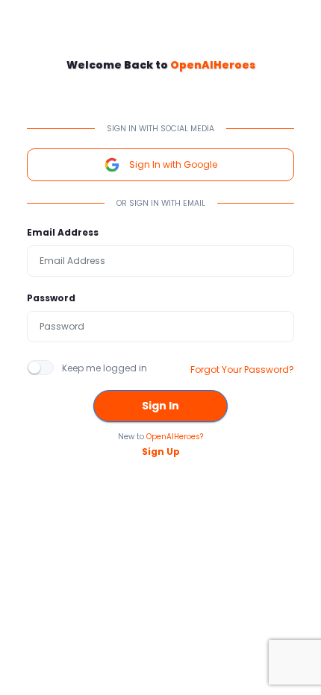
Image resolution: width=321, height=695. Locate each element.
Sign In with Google (173, 164)
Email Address (63, 232)
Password (51, 298)
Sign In (160, 405)
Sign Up (161, 451)
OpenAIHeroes (212, 64)
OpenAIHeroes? (174, 436)
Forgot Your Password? (242, 369)
